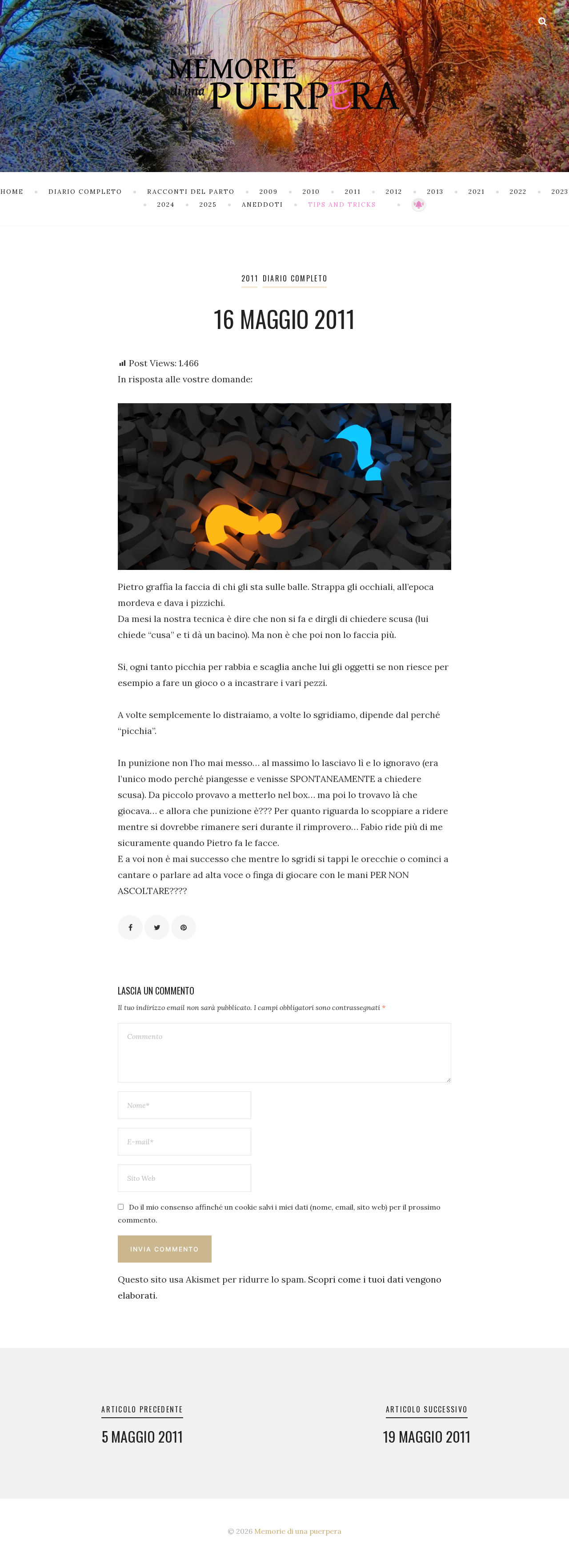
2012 (394, 192)
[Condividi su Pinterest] (183, 927)
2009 (269, 192)
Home (12, 192)
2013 (435, 192)
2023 (560, 192)
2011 (353, 192)
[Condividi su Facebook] (130, 927)
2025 (208, 205)
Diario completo (85, 192)
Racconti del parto (191, 192)
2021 (477, 192)
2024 (166, 205)
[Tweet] (156, 927)
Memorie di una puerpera (297, 1531)
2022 (518, 192)
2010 (311, 192)
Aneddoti (262, 205)
